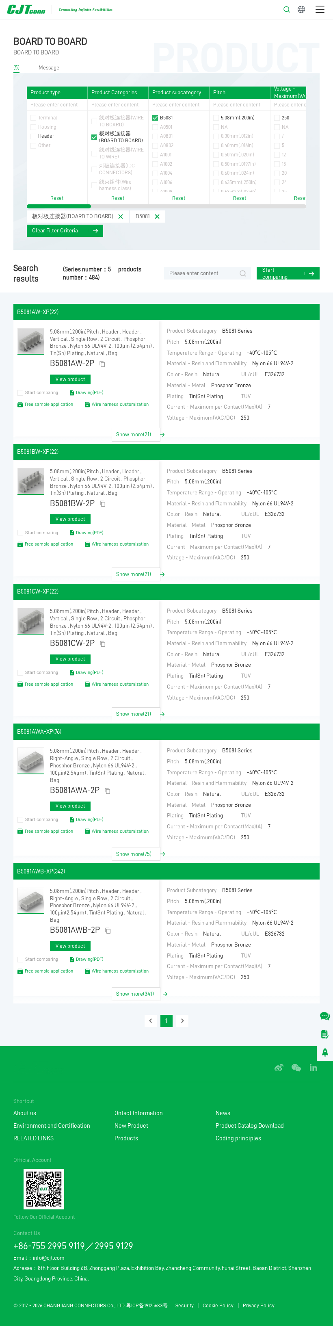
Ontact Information (139, 1113)
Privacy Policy (259, 1305)
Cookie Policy (218, 1305)
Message (49, 67)
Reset (56, 198)
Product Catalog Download (250, 1126)
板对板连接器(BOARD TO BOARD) (72, 216)
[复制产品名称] (102, 364)
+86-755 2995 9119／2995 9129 (73, 1246)
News (223, 1113)
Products (126, 1138)
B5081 (143, 216)
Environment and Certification (51, 1126)
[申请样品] (325, 1034)
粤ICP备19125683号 (147, 1305)
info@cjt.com (49, 1258)
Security (184, 1305)
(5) (16, 67)
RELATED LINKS (33, 1138)
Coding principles (238, 1138)
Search (243, 273)
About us (24, 1113)
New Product (131, 1126)
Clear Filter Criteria (55, 230)
